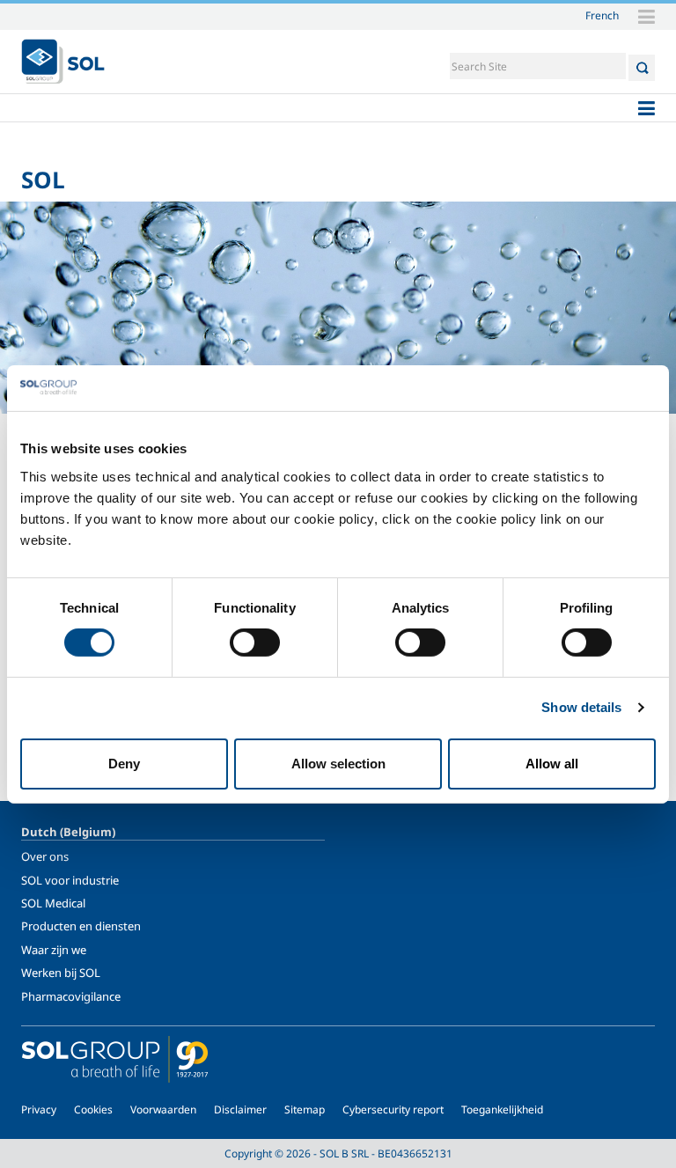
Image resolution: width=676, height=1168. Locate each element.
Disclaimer (240, 1109)
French (602, 15)
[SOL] (63, 61)
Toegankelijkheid (502, 1109)
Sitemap (304, 1109)
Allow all (551, 763)
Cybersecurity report (393, 1109)
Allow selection (338, 763)
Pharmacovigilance (71, 996)
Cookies (93, 1109)
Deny (124, 763)
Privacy (38, 1109)
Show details (581, 707)
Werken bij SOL (60, 973)
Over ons (45, 856)
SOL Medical (53, 903)
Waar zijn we (53, 950)
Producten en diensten (81, 926)
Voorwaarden (163, 1109)
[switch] (255, 642)
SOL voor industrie (70, 880)
